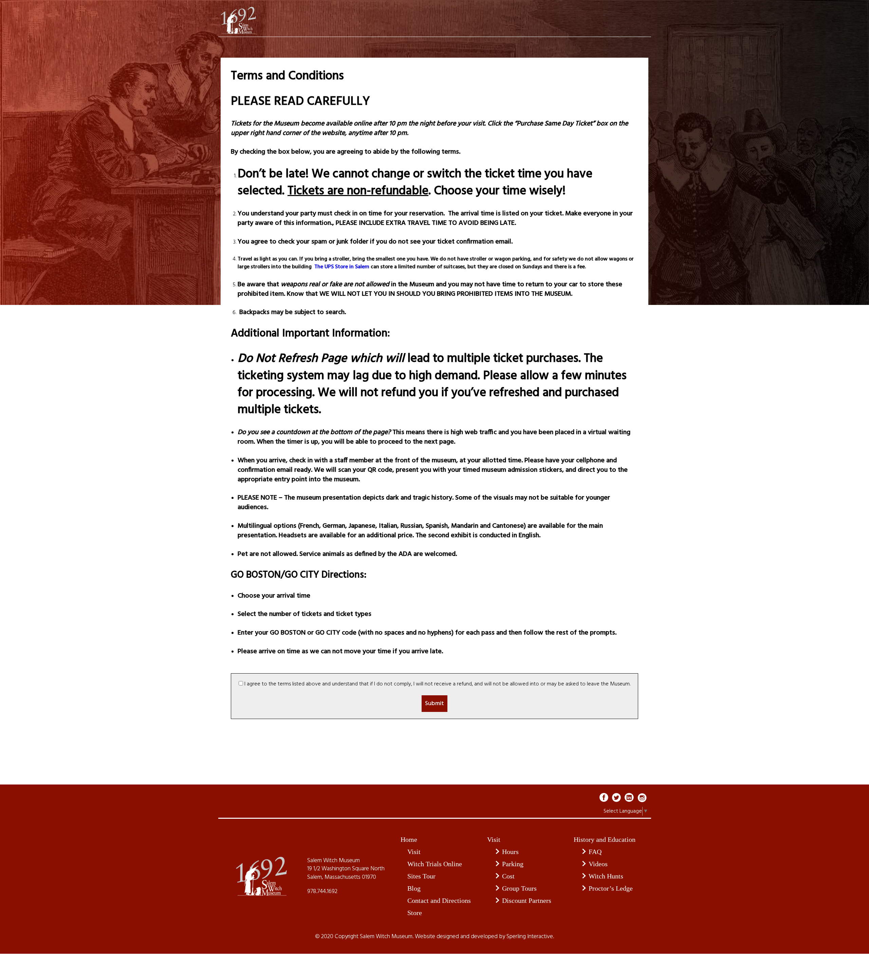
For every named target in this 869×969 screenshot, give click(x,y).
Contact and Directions (439, 900)
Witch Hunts (606, 876)
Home (409, 839)
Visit (414, 851)
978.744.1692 (322, 891)
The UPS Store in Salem (341, 267)
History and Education (604, 839)
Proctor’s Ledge (611, 888)
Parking (512, 864)
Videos (598, 864)
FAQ (595, 851)
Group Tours (519, 888)
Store (414, 912)
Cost (508, 876)
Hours (510, 851)
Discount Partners (526, 900)
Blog (414, 888)
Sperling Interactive (529, 937)
